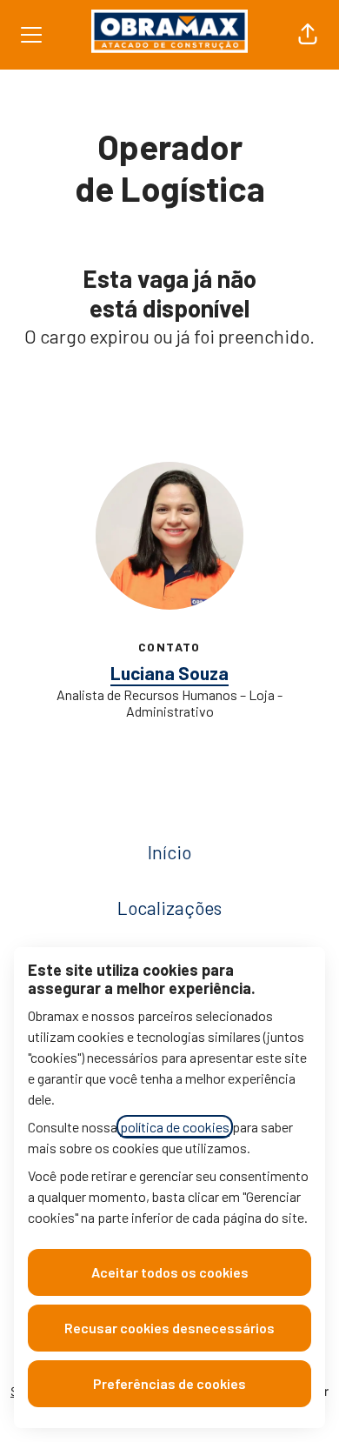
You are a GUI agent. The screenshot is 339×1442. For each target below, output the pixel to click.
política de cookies (174, 1126)
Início (169, 852)
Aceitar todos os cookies (170, 1272)
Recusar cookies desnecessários (169, 1327)
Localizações (169, 907)
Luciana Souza (169, 673)
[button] (307, 34)
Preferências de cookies (169, 1383)
